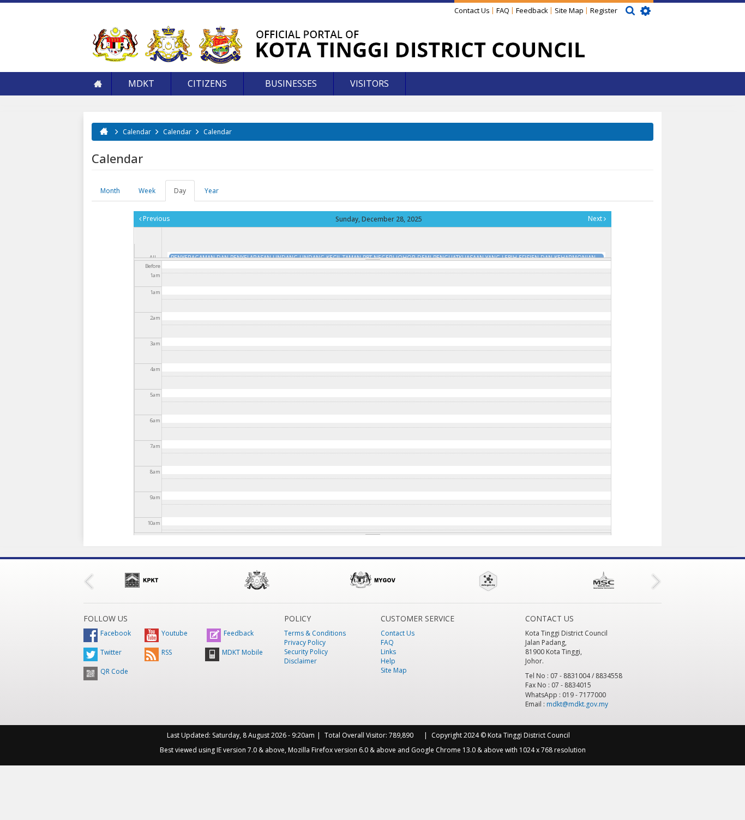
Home (97, 83)
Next (596, 218)
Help (388, 661)
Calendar (137, 131)
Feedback (532, 10)
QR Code (114, 671)
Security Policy (306, 651)
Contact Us (472, 10)
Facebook (115, 633)
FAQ (502, 10)
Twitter (111, 652)
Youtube (174, 633)
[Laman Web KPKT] (141, 580)
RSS (166, 652)
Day (184, 193)
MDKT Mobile (242, 652)
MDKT (141, 83)
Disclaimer (300, 661)
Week (147, 190)
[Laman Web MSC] (604, 580)
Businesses (290, 83)
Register (603, 10)
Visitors (369, 83)
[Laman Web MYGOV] (372, 580)
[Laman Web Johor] (257, 580)
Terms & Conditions (315, 633)
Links (388, 651)
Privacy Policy (305, 642)
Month (110, 190)
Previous (155, 218)
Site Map (569, 10)
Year (212, 190)
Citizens (207, 83)
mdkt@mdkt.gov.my (577, 704)
